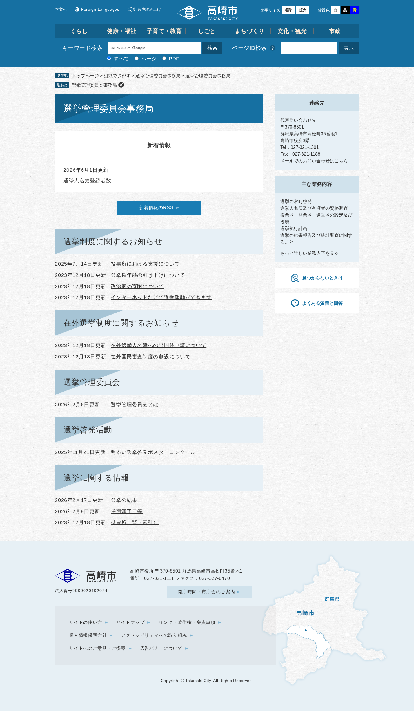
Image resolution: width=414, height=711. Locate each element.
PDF (174, 58)
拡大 (302, 10)
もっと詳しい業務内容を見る (309, 253)
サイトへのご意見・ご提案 (97, 648)
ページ (149, 58)
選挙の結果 (124, 500)
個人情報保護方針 (88, 635)
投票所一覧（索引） (135, 522)
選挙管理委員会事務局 (158, 75)
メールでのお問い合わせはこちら (314, 160)
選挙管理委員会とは (135, 404)
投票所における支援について (145, 264)
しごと (207, 31)
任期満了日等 (127, 511)
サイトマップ (130, 622)
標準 (288, 10)
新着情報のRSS (156, 207)
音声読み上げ (149, 9)
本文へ (61, 9)
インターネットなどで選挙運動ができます (161, 297)
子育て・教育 (164, 31)
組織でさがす (117, 75)
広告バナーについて (161, 648)
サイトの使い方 (85, 622)
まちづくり (249, 31)
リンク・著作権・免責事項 (187, 622)
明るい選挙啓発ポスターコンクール (153, 452)
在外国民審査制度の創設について (151, 356)
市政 (335, 31)
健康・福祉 (122, 31)
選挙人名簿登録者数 (87, 181)
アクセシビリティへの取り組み (154, 635)
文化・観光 (292, 31)
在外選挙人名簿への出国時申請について (158, 345)
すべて (121, 58)
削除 (121, 85)
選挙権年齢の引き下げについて (148, 275)
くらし (79, 31)
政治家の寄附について (137, 286)
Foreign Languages (100, 9)
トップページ (85, 75)
